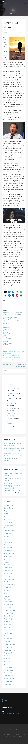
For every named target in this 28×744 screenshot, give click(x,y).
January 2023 (8, 548)
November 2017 (9, 678)
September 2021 (9, 585)
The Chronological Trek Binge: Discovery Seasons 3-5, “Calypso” (14, 458)
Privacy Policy (14, 730)
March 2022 (8, 568)
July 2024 (7, 514)
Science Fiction (12, 351)
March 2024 (8, 522)
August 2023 (8, 533)
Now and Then (11, 424)
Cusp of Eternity (12, 408)
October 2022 (8, 550)
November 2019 (9, 610)
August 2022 (8, 556)
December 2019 (9, 607)
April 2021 (7, 599)
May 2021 (7, 596)
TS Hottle (4, 2)
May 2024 (7, 516)
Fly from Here (11, 403)
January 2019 (8, 639)
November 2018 (9, 644)
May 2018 (7, 661)
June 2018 (7, 658)
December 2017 (9, 675)
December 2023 (9, 531)
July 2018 (7, 656)
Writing (10, 353)
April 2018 (7, 664)
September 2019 (9, 616)
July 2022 (7, 559)
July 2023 (7, 536)
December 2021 (9, 576)
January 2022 (8, 573)
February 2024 (9, 525)
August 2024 (8, 511)
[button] (25, 3)
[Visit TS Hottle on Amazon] (3, 701)
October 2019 (8, 613)
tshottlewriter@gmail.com (10, 713)
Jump (18, 492)
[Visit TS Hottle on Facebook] (6, 701)
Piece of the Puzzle (13, 413)
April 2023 (7, 539)
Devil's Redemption (13, 388)
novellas (14, 357)
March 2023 (8, 542)
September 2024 (9, 508)
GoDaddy (20, 736)
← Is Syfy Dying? (6, 364)
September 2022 (9, 553)
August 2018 (8, 653)
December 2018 (9, 641)
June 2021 (7, 593)
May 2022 (7, 562)
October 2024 (8, 505)
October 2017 (8, 681)
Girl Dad (9, 418)
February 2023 (8, 545)
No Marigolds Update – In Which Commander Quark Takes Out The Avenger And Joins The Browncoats (8, 317)
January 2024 (8, 528)
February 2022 (8, 570)
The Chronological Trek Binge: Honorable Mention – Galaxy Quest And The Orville (14, 451)
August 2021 (8, 587)
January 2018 (8, 673)
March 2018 (8, 667)
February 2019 (8, 636)
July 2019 (7, 622)
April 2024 (7, 519)
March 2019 (8, 633)
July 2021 (7, 590)
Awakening (10, 398)
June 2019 (7, 624)
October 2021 (8, 582)
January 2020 (8, 604)
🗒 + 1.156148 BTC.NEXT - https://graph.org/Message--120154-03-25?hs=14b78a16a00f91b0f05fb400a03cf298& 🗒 (13, 488)
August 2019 (8, 619)
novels (18, 357)
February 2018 (8, 670)
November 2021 (9, 579)
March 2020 (8, 602)
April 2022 (7, 565)
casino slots (8, 473)
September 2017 (9, 684)
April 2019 (7, 630)
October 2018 (8, 647)
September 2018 (9, 650)
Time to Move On (12, 393)
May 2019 (7, 627)
